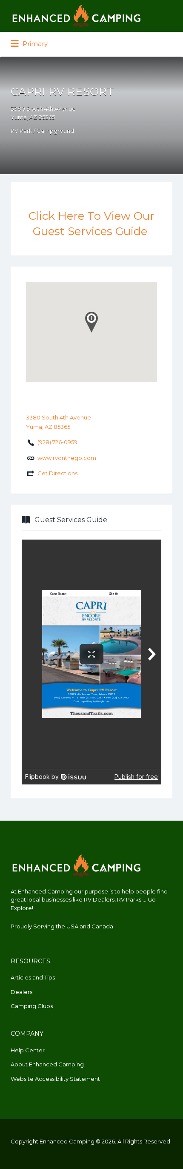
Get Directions (57, 473)
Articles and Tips (33, 977)
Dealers (21, 991)
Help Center (28, 1050)
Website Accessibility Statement (55, 1078)
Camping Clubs (32, 1005)
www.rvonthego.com (66, 457)
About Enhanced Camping (47, 1064)
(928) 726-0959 (57, 442)
